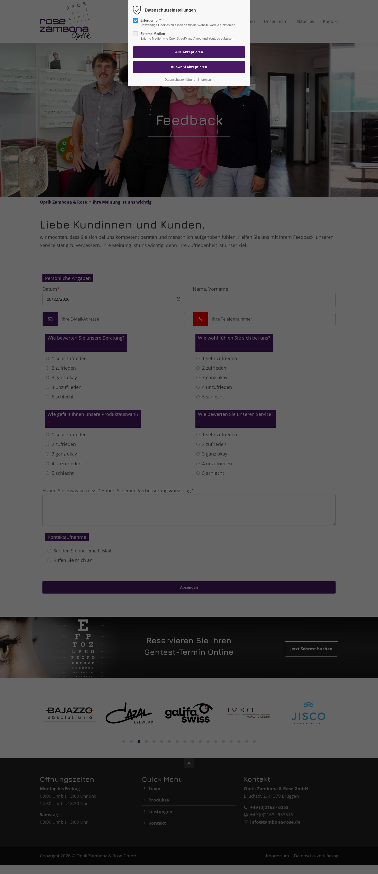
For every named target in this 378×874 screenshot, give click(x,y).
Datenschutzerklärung (180, 79)
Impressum (205, 79)
